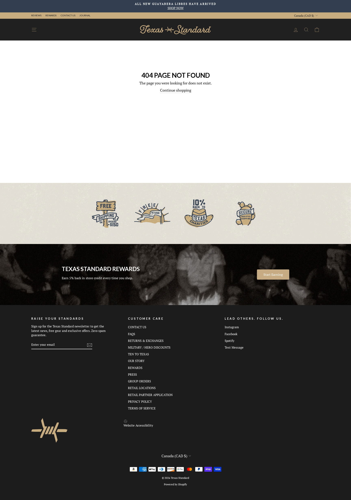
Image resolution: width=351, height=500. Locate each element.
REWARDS (135, 368)
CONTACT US (137, 327)
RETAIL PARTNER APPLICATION (150, 395)
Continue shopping (175, 90)
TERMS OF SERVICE (142, 408)
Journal (84, 15)
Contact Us (68, 15)
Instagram (232, 327)
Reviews (36, 15)
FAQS (131, 334)
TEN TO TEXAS (138, 354)
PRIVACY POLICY (140, 401)
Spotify (229, 341)
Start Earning (273, 274)
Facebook (231, 334)
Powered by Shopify (175, 484)
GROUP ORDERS (139, 381)
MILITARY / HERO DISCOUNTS (149, 347)
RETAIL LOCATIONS (142, 388)
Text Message (234, 347)
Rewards (51, 15)
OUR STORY (136, 361)
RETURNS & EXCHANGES (146, 341)
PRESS (132, 374)
